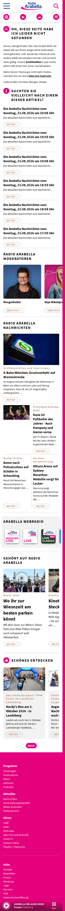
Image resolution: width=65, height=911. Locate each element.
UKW (6, 820)
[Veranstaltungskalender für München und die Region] (56, 17)
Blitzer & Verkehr (12, 804)
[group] (11, 534)
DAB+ (6, 824)
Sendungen (9, 768)
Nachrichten (10, 796)
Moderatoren (10, 772)
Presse (7, 875)
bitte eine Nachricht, (40, 76)
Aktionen (8, 780)
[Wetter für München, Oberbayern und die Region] (23, 17)
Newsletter (9, 871)
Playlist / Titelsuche (14, 844)
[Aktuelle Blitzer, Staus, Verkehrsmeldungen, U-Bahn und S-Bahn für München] (39, 17)
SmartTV (8, 836)
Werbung (8, 879)
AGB (5, 891)
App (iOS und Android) (16, 832)
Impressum (9, 899)
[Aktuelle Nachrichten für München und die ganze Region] (6, 17)
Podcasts (8, 784)
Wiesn (6, 776)
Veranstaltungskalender (16, 800)
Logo (6, 883)
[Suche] (56, 6)
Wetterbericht (11, 808)
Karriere (7, 887)
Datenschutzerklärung (15, 895)
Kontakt (7, 867)
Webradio (8, 828)
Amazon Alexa (11, 840)
